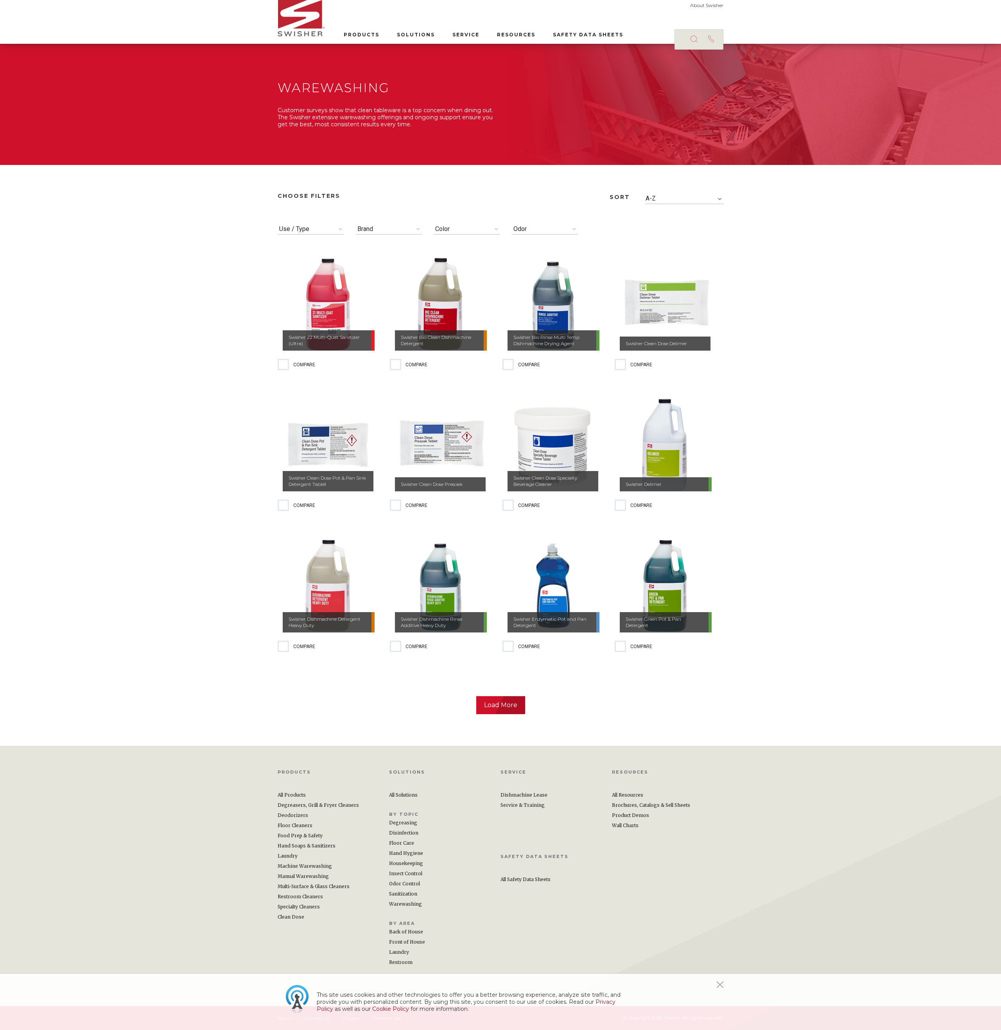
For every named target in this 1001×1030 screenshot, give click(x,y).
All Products (292, 795)
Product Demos (630, 815)
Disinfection (403, 833)
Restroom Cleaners (300, 896)
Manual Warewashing (303, 876)
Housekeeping (406, 863)
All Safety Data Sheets (525, 879)
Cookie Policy (390, 1008)
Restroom (401, 962)
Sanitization (403, 894)
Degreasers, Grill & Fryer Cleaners (318, 805)
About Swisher (706, 5)
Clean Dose (291, 917)
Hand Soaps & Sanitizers (306, 846)
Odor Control (404, 884)
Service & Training (522, 805)
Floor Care (401, 843)
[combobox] (685, 198)
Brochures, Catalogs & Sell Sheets (651, 805)
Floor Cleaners (295, 825)
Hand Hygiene (406, 853)
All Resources (627, 795)
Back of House (406, 932)
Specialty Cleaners (299, 907)
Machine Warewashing (305, 866)
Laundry (288, 856)
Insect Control (405, 873)
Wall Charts (625, 825)
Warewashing (405, 904)
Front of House (407, 942)
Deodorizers (293, 815)
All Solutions (403, 795)
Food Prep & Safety (300, 835)
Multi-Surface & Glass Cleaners (314, 886)
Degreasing (403, 823)
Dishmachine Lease (523, 795)
